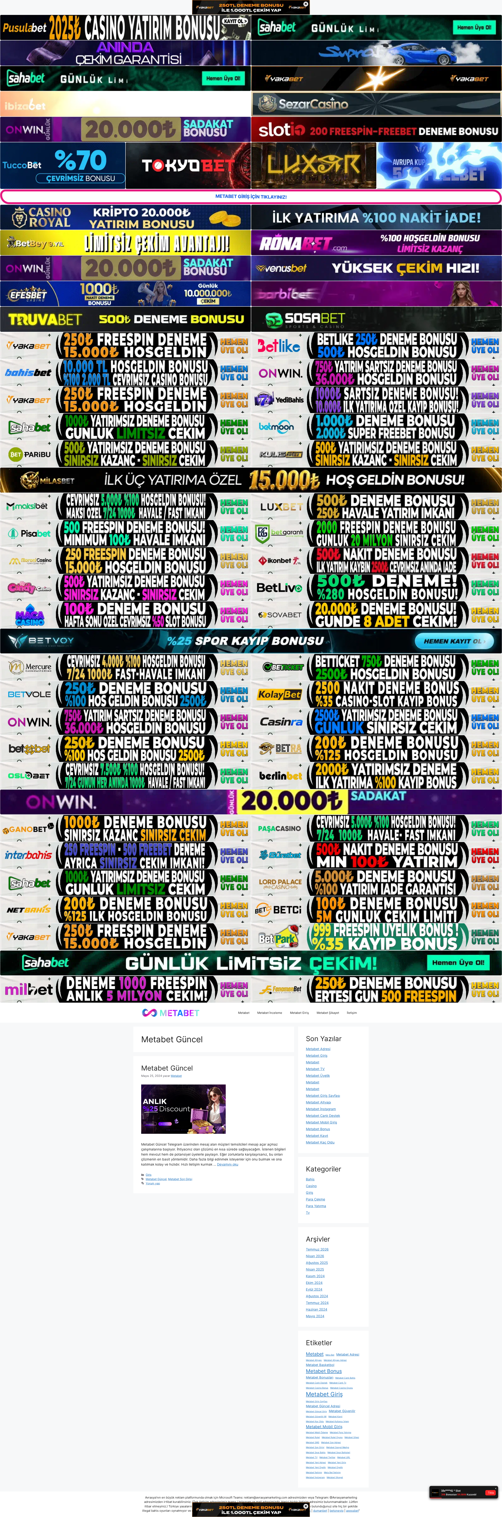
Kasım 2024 (315, 1276)
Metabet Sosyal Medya (337, 1447)
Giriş (149, 1174)
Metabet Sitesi (352, 1437)
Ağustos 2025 (317, 1263)
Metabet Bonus (318, 1129)
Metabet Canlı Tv (337, 1383)
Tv (308, 1213)
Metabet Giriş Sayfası (323, 1096)
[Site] (125, 345)
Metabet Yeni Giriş (337, 1462)
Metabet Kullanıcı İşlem (337, 1421)
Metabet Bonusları (319, 1377)
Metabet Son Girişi (180, 1179)
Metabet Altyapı (318, 1102)
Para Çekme (315, 1199)
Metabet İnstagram (321, 1109)
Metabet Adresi (318, 1049)
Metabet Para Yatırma (340, 1432)
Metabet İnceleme (269, 1013)
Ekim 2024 (314, 1283)
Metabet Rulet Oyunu (332, 1437)
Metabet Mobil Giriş (321, 1122)
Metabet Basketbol (320, 1365)
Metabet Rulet (313, 1437)
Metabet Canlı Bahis (345, 1378)
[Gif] (251, 480)
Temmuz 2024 (317, 1303)
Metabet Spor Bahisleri (338, 1452)
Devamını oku (227, 1164)
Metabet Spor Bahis (316, 1452)
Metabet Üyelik (318, 1076)
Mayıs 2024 (315, 1316)
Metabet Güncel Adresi (323, 1406)
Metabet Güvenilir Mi (316, 1416)
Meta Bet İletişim (332, 1472)
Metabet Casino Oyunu (341, 1388)
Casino (311, 1186)
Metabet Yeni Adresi (316, 1462)
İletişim (352, 1013)
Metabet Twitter (327, 1457)
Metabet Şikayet (328, 1013)
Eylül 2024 (314, 1289)
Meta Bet (330, 1355)
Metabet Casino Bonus (317, 1388)
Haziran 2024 (316, 1309)
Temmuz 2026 (317, 1249)
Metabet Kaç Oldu (320, 1142)
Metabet (243, 1013)
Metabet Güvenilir (342, 1411)
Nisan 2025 (315, 1269)
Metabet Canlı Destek (323, 1116)
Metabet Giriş (299, 1013)
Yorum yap (153, 1183)
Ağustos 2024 (317, 1296)
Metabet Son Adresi (331, 1442)
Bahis (310, 1179)
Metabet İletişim (314, 1472)
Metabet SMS (312, 1442)
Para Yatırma (316, 1206)
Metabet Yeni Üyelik (316, 1467)
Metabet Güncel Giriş (316, 1411)
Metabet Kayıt (317, 1136)
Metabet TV (315, 1069)
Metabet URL (343, 1457)
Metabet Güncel (167, 1068)
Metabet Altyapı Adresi (335, 1360)
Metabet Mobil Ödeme (317, 1432)
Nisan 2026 (315, 1256)
